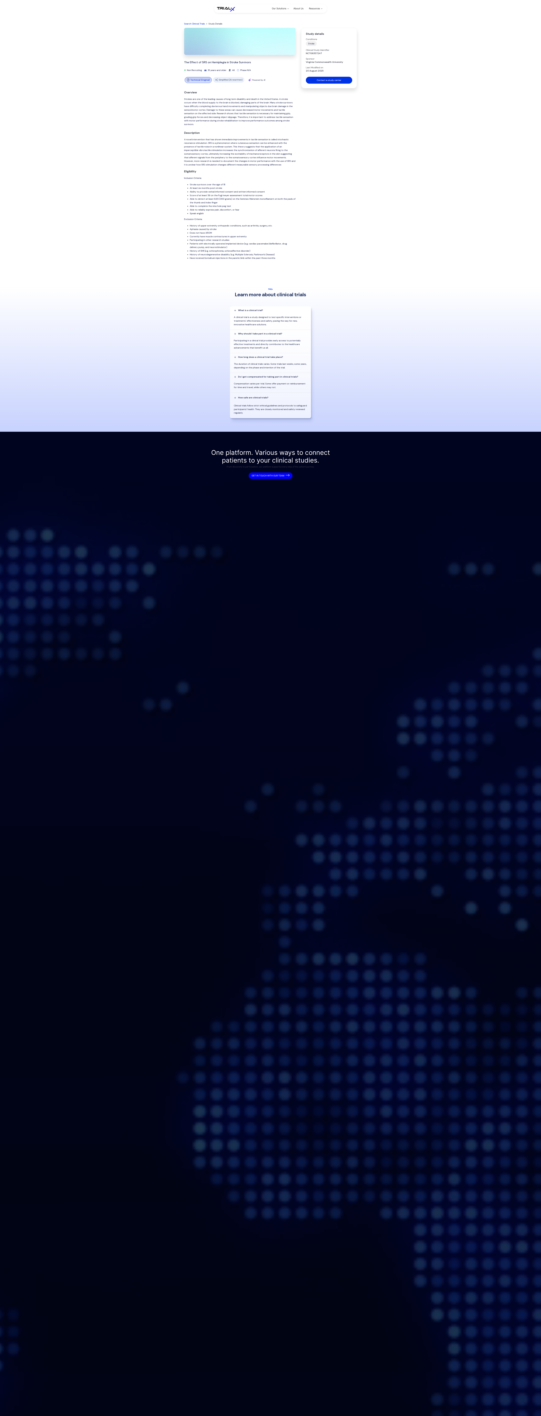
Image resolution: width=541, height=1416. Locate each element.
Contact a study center (329, 80)
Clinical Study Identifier (317, 50)
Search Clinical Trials (194, 23)
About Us (298, 8)
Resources (314, 8)
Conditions (311, 39)
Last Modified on (314, 67)
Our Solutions (279, 8)
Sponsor (310, 58)
